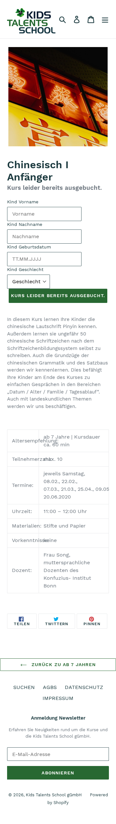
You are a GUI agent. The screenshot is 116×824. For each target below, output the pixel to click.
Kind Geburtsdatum (29, 246)
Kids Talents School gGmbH (54, 794)
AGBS (50, 687)
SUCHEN (24, 687)
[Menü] (105, 19)
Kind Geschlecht (25, 269)
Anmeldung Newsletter (58, 718)
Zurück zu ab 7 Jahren (63, 664)
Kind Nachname (24, 224)
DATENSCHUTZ (84, 687)
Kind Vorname (22, 201)
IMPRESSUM (58, 698)
